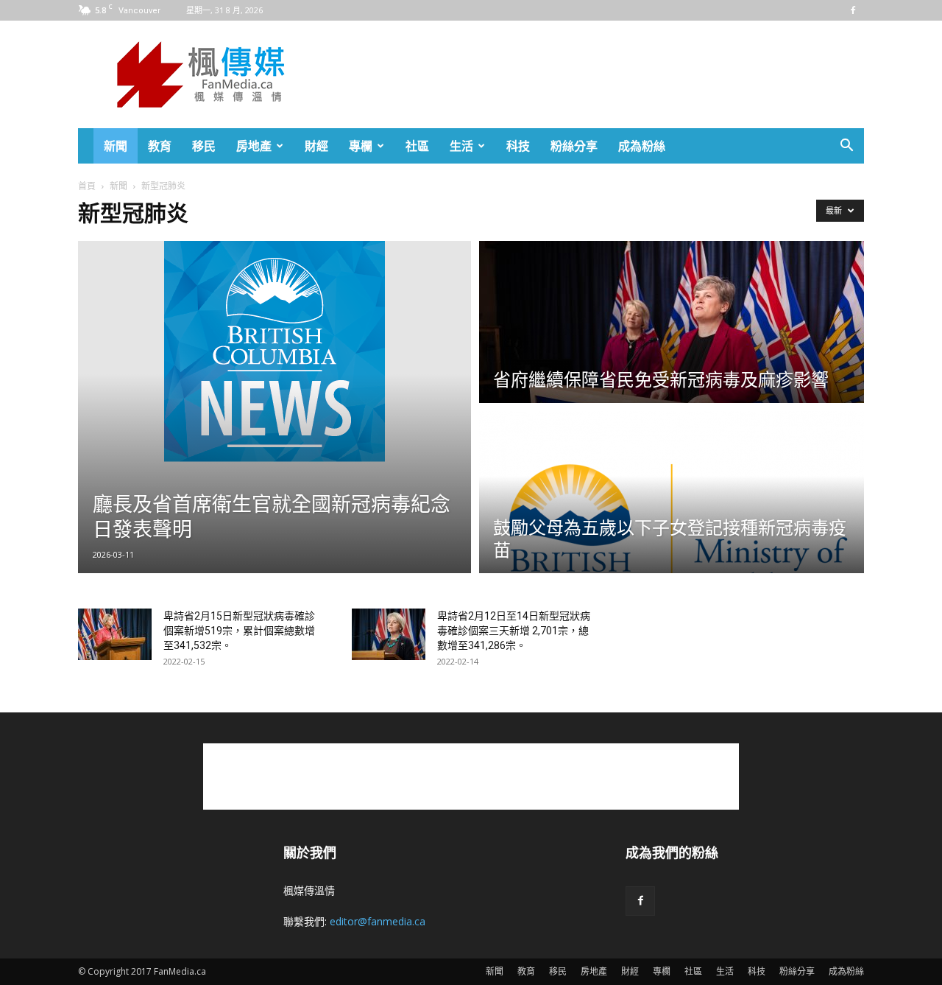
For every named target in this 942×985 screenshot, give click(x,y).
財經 (316, 146)
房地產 (254, 146)
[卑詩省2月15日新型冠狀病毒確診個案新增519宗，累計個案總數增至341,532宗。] (115, 634)
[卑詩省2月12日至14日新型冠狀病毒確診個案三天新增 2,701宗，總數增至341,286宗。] (388, 634)
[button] (846, 147)
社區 (417, 146)
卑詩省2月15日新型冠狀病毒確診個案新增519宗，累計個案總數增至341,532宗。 (239, 630)
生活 (461, 146)
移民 (204, 146)
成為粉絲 (641, 146)
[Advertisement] (596, 74)
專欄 (360, 146)
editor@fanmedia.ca (377, 921)
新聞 (115, 146)
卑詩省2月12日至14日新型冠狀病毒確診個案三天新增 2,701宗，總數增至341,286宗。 (513, 630)
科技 (518, 146)
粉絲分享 (574, 146)
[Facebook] (853, 10)
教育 (159, 146)
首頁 (87, 186)
